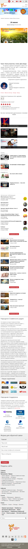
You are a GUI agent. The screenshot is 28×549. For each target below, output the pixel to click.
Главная (3, 470)
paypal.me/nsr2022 (20, 427)
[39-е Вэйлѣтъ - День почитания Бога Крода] (14, 122)
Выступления (5, 491)
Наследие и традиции (14, 500)
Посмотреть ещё (14, 234)
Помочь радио (11, 513)
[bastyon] (15, 539)
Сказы (2, 502)
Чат (23, 6)
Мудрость (4, 498)
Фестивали (20, 490)
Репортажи (20, 478)
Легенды (15, 504)
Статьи (3, 495)
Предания (4, 504)
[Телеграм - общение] (6, 537)
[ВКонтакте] (1, 98)
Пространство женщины (8, 481)
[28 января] (14, 133)
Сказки (10, 504)
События (3, 488)
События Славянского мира (9, 490)
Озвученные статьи (20, 481)
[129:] (14, 11)
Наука (9, 498)
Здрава (3, 497)
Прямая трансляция (7, 508)
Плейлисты (18, 508)
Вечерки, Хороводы (7, 493)
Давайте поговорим (7, 483)
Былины (21, 504)
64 (18, 1)
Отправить (5, 462)
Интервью (13, 477)
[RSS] (22, 537)
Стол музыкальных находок (9, 478)
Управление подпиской (17, 511)
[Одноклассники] (3, 98)
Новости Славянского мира (18, 475)
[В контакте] (12, 537)
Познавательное (14, 491)
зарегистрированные (15, 107)
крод (18, 92)
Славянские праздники (7, 480)
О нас (3, 513)
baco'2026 (5, 547)
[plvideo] (12, 539)
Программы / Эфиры (7, 474)
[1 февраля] (14, 143)
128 (16, 1)
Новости (3, 472)
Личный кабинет (21, 513)
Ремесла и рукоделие (18, 498)
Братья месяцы (10, 24)
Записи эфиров (6, 475)
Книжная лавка (17, 483)
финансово (17, 408)
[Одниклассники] (15, 537)
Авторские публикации (8, 509)
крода (15, 92)
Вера (10, 84)
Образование (10, 497)
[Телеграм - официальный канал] (3, 537)
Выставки (22, 491)
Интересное (5, 500)
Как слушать (5, 511)
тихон (2, 92)
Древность (17, 497)
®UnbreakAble (15, 547)
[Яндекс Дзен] (19, 537)
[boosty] (25, 537)
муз (20, 1)
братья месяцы (8, 92)
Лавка (18, 509)
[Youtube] (9, 537)
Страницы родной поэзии (8, 484)
